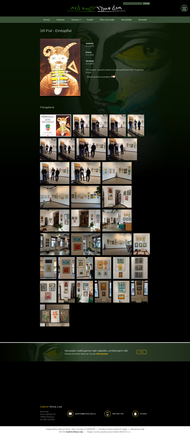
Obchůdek (126, 19)
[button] (55, 126)
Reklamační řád (137, 429)
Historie (60, 19)
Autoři (90, 19)
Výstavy (75, 19)
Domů (46, 19)
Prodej (143, 414)
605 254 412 (117, 414)
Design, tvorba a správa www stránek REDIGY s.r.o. (109, 432)
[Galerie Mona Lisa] (96, 12)
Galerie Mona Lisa (74, 432)
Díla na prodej (107, 19)
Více (142, 352)
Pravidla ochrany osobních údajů (112, 429)
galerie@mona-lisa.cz (85, 414)
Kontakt (143, 19)
